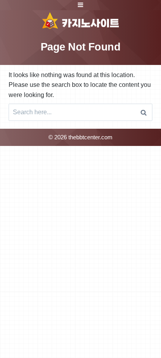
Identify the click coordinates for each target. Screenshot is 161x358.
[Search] (143, 112)
